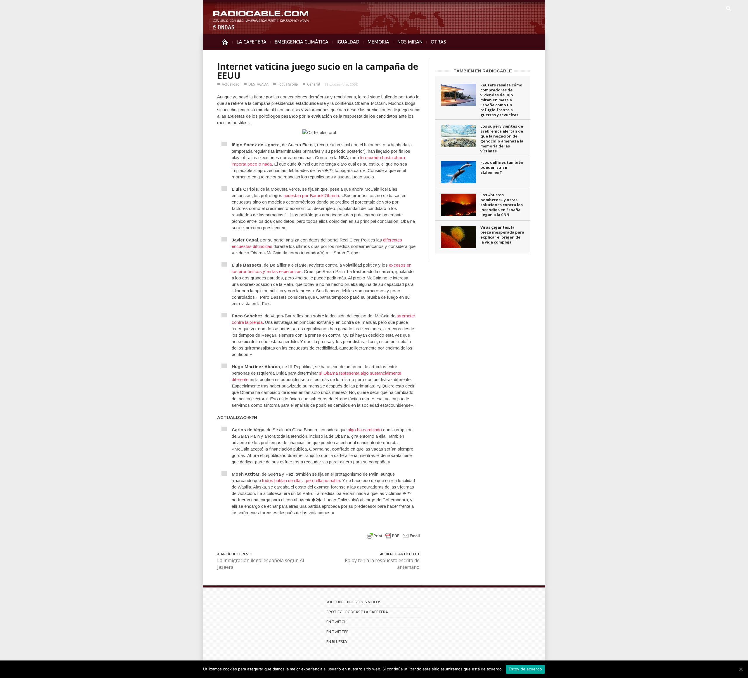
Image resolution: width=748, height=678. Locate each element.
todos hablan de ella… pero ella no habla (301, 480)
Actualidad (230, 84)
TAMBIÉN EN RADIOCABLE (482, 70)
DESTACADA (258, 84)
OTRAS (438, 41)
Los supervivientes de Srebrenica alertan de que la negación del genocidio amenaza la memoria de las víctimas (501, 139)
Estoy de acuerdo (525, 669)
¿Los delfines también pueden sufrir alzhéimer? (501, 167)
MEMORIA (378, 41)
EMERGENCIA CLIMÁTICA (301, 41)
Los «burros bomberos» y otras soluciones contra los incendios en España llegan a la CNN (501, 204)
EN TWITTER (337, 632)
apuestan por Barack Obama (311, 195)
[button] (728, 7)
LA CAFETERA (251, 41)
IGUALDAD (348, 41)
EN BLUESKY (336, 641)
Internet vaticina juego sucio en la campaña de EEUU (317, 70)
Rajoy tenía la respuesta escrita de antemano (382, 563)
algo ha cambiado (365, 429)
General (313, 84)
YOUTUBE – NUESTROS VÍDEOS (353, 602)
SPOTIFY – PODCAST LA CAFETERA (357, 612)
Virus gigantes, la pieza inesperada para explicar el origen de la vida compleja (502, 235)
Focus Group (288, 84)
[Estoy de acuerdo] (741, 669)
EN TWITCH (336, 622)
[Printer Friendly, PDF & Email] (393, 535)
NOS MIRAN (410, 41)
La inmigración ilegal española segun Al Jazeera (260, 563)
